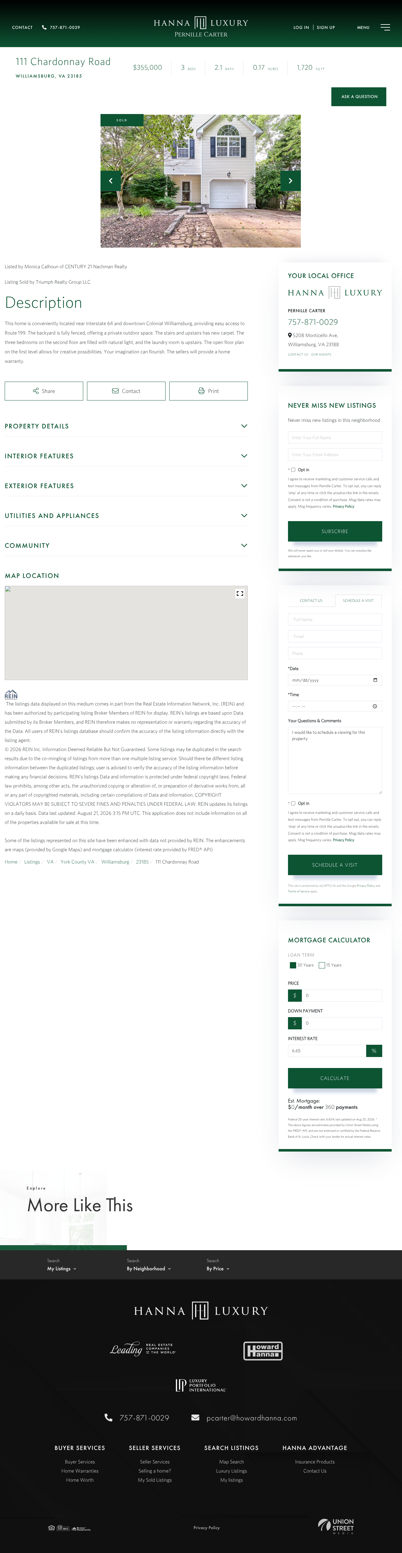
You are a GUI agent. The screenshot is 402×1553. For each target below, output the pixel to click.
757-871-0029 (65, 27)
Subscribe (335, 531)
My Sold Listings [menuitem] (155, 1480)
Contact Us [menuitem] (315, 1471)
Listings (32, 862)
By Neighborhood (146, 1268)
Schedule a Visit (358, 600)
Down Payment (305, 1011)
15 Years (334, 965)
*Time (293, 694)
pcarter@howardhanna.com (252, 1418)
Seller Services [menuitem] (155, 1462)
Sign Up (326, 27)
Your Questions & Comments (314, 720)
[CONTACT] (358, 96)
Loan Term (301, 955)
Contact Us (298, 354)
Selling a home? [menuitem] (155, 1471)
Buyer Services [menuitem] (80, 1462)
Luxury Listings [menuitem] (231, 1471)
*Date (293, 668)
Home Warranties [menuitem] (79, 1471)
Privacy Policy (343, 506)
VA (50, 862)
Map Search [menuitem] (231, 1462)
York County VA (78, 862)
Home (11, 862)
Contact (22, 27)
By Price (215, 1268)
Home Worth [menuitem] (80, 1480)
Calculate (335, 1078)
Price (293, 983)
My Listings (59, 1268)
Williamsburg (115, 862)
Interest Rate (303, 1038)
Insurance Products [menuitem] (315, 1462)
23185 (142, 862)
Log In (301, 27)
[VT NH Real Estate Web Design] (336, 1526)
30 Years (305, 965)
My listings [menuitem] (231, 1480)
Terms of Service (299, 891)
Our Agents (321, 354)
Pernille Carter (201, 34)
